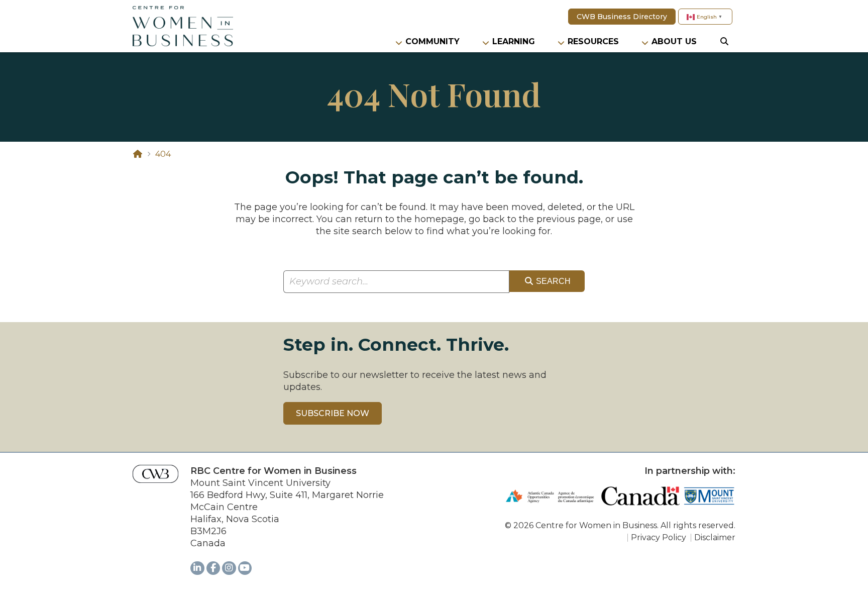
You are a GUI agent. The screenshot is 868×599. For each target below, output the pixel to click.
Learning (513, 41)
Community (432, 41)
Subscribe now (332, 413)
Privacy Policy (658, 537)
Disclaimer (714, 537)
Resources (593, 41)
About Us (674, 41)
